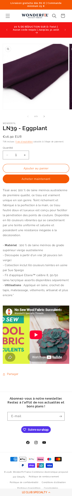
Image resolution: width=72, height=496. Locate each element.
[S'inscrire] (60, 416)
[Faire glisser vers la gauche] (28, 116)
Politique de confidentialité (24, 482)
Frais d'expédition (24, 142)
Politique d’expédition (28, 488)
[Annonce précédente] (7, 30)
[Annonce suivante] (65, 30)
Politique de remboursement (44, 476)
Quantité (8, 147)
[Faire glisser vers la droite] (44, 116)
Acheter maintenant (36, 179)
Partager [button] (12, 374)
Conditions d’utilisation (54, 482)
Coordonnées (51, 488)
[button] (36, 492)
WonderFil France (22, 472)
